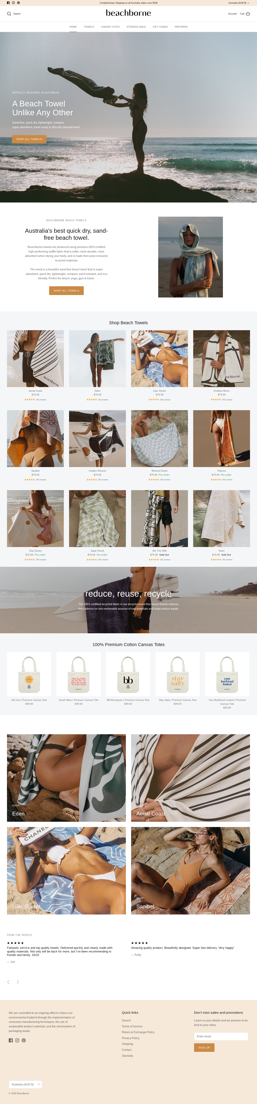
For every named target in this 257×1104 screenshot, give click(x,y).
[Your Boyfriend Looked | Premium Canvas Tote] (227, 674)
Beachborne (23, 1093)
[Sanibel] (35, 438)
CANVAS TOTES (110, 26)
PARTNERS (181, 26)
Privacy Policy (131, 1038)
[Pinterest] (18, 2)
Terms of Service (132, 1026)
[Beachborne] (128, 13)
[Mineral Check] (159, 438)
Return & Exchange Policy (138, 1032)
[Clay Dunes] (35, 518)
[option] (128, 117)
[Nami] (221, 518)
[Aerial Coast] (35, 358)
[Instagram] (13, 2)
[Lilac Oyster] (159, 358)
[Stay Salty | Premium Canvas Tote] (178, 674)
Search (126, 1020)
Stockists (127, 1055)
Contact (126, 1049)
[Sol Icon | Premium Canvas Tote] (29, 674)
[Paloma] (221, 438)
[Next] (18, 982)
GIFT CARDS (160, 26)
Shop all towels (66, 290)
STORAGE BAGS (136, 26)
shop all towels (29, 139)
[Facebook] (8, 2)
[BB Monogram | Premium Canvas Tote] (128, 674)
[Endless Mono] (221, 358)
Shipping (127, 1043)
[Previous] (8, 982)
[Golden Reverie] (97, 438)
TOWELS (89, 26)
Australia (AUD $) (237, 3)
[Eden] (97, 358)
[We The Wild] (159, 518)
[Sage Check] (97, 518)
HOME (73, 26)
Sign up (204, 1047)
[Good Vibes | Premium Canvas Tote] (78, 674)
